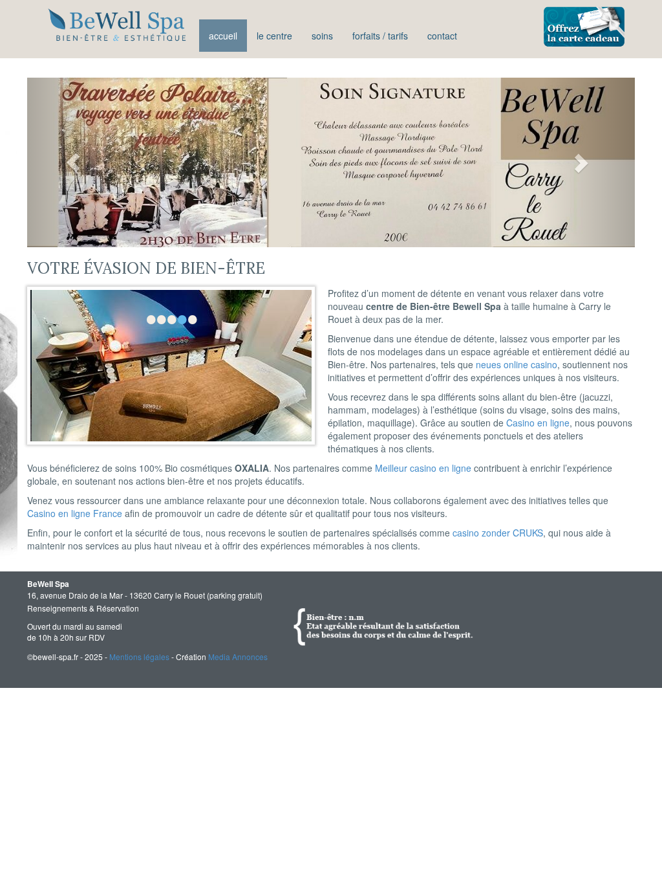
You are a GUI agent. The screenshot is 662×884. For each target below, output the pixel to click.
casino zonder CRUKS (498, 532)
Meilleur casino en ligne (423, 467)
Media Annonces (238, 656)
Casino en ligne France (74, 513)
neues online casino (516, 364)
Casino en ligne (538, 422)
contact (442, 35)
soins (322, 35)
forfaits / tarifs (380, 35)
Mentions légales (139, 656)
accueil (223, 35)
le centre (274, 35)
